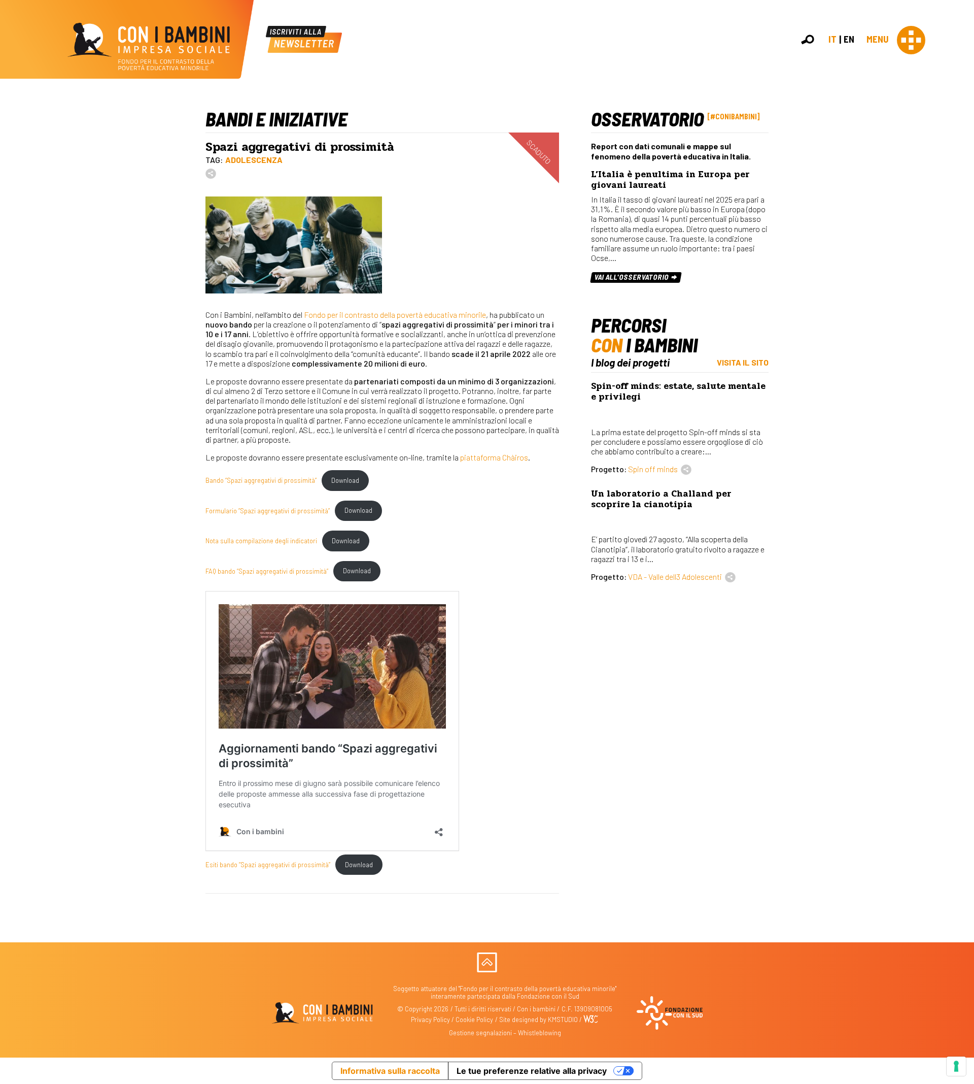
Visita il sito (743, 362)
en (849, 39)
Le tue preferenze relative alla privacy (532, 1071)
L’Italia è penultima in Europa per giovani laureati (670, 180)
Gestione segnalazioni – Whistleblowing (505, 1033)
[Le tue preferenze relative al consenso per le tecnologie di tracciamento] (956, 1066)
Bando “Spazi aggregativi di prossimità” (261, 480)
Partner (962, 174)
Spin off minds (653, 469)
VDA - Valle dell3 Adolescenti (675, 576)
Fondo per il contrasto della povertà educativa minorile (395, 314)
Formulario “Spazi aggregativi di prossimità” (267, 510)
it (832, 39)
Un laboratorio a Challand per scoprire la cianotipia (661, 499)
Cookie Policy (474, 1019)
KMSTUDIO (563, 1019)
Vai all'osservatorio (632, 277)
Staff (958, 185)
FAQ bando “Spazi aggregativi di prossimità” (266, 571)
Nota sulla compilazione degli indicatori (261, 541)
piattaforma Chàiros (494, 457)
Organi (960, 152)
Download (345, 480)
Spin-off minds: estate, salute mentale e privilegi (678, 391)
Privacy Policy (430, 1019)
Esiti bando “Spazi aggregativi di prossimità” (267, 865)
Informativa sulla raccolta (390, 1071)
